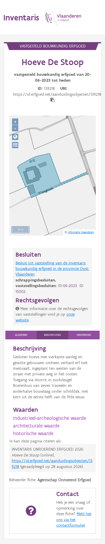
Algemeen (21, 335)
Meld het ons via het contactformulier (73, 519)
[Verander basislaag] (15, 145)
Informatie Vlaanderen (81, 232)
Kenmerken (84, 335)
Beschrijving (52, 335)
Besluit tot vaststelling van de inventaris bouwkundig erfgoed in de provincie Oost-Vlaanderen (52, 269)
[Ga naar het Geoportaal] (15, 137)
